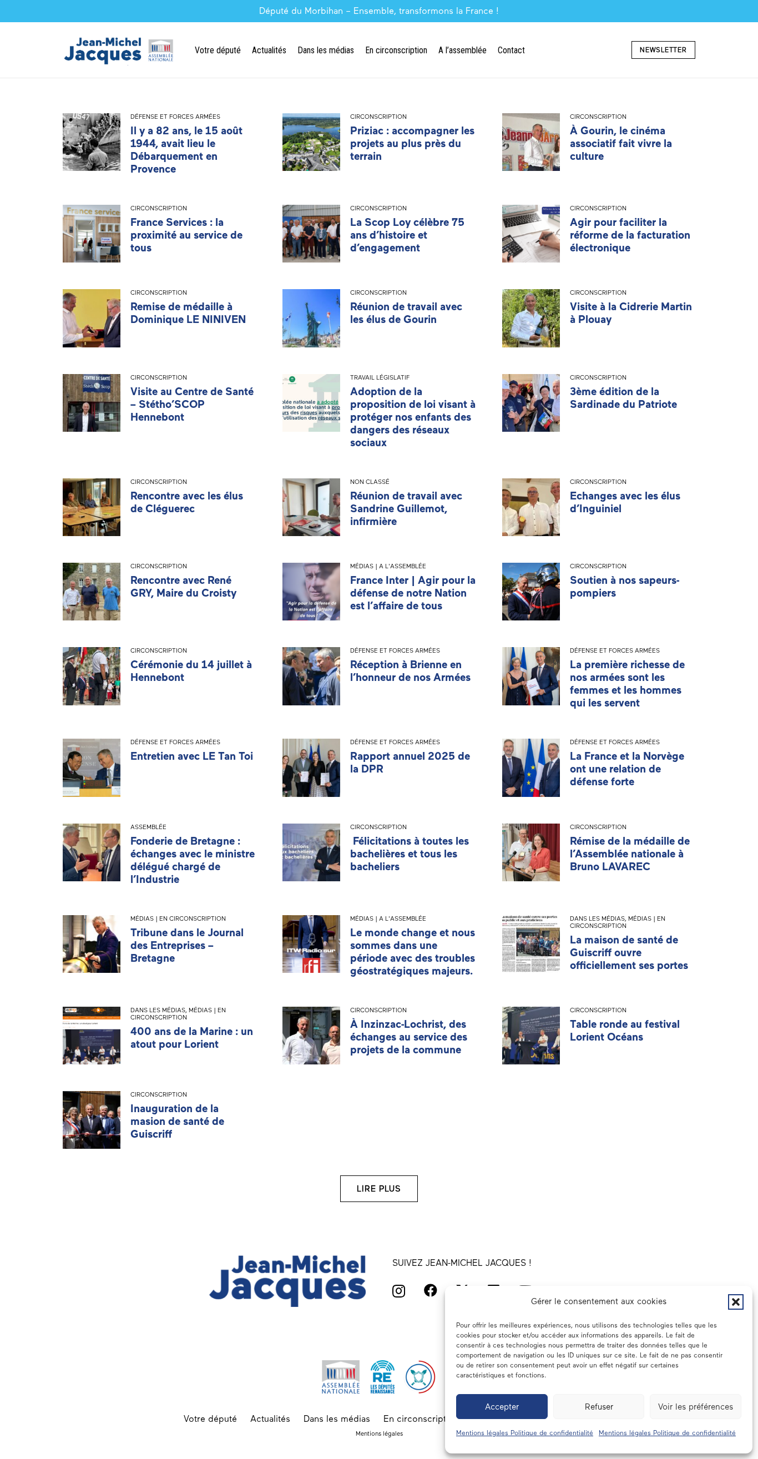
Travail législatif (380, 377)
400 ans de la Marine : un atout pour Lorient (191, 1038)
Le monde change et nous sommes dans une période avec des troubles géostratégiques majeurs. (412, 951)
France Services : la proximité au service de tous (186, 235)
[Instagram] (398, 1291)
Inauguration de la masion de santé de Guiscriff (177, 1121)
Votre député (210, 1418)
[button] (735, 1301)
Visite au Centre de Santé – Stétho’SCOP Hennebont (192, 404)
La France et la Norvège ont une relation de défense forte (627, 769)
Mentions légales (379, 1433)
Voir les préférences (695, 1407)
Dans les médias (597, 918)
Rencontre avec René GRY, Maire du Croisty (183, 586)
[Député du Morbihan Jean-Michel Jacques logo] (120, 50)
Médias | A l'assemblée (388, 566)
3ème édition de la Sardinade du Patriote (623, 398)
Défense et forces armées (175, 116)
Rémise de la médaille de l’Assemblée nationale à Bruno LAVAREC (630, 854)
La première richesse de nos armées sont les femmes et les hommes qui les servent (627, 683)
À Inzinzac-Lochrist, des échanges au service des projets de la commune (408, 1037)
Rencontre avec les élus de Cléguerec (186, 502)
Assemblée (148, 827)
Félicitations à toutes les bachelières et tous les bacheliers (409, 854)
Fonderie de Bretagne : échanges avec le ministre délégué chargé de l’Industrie (192, 860)
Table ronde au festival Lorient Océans (625, 1030)
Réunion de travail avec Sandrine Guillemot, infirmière (406, 508)
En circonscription (421, 1418)
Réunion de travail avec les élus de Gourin (406, 313)
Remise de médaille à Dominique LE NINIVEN (188, 313)
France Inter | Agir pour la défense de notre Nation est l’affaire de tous (413, 593)
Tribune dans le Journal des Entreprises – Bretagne (187, 945)
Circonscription (378, 116)
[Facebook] (430, 1290)
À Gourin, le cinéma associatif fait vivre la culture (621, 143)
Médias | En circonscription (178, 918)
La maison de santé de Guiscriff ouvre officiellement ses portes (629, 952)
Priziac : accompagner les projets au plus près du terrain (412, 143)
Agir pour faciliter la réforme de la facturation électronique (630, 235)
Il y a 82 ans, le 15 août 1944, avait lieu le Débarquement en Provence (186, 149)
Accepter (502, 1407)
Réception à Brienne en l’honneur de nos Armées (410, 671)
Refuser (599, 1407)
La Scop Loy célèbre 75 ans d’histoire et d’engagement (407, 235)
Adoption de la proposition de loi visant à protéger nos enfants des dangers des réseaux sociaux (413, 417)
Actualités (270, 1418)
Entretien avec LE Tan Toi (191, 756)
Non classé (370, 482)
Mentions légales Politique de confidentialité (524, 1433)
